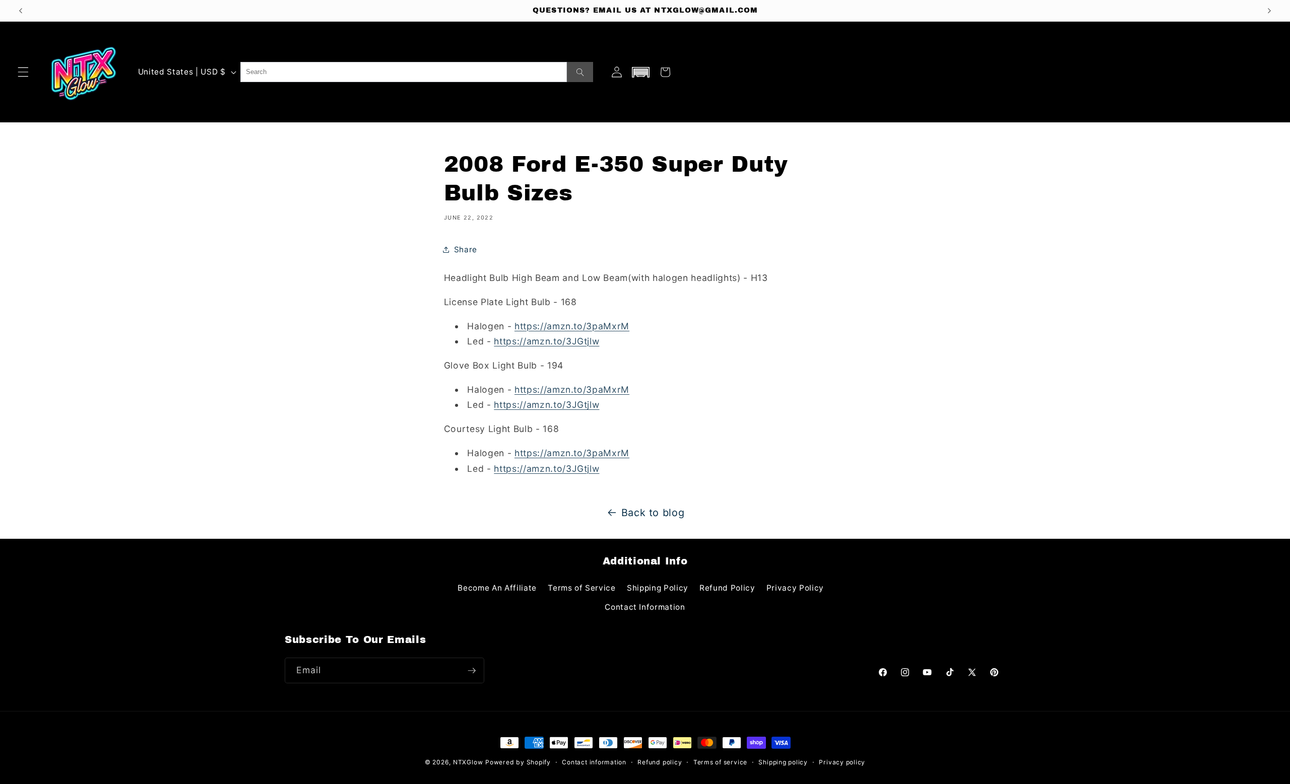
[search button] (580, 72)
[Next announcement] (1269, 10)
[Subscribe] (472, 671)
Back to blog (653, 513)
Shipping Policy (657, 588)
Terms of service (720, 762)
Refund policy (659, 762)
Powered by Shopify (518, 762)
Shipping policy (783, 762)
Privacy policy (842, 762)
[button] (23, 72)
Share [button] (465, 249)
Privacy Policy (795, 588)
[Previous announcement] (21, 10)
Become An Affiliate (497, 588)
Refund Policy (727, 588)
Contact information (594, 762)
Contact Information (645, 607)
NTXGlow (468, 762)
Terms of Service (582, 588)
